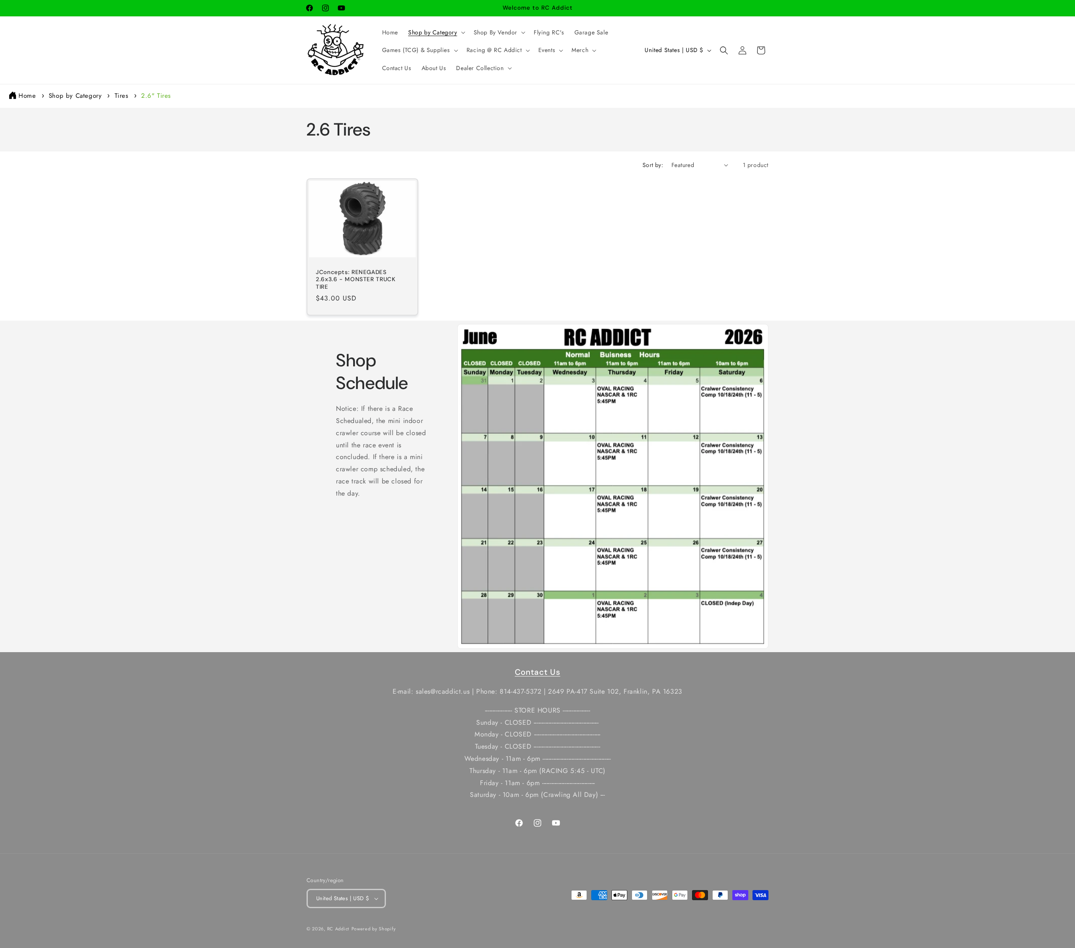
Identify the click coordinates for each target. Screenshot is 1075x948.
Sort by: (652, 165)
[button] (436, 32)
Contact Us (537, 672)
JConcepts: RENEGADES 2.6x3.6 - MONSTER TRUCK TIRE (356, 279)
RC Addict (338, 928)
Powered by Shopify (373, 928)
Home (27, 95)
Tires (123, 95)
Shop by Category (76, 95)
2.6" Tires (156, 95)
